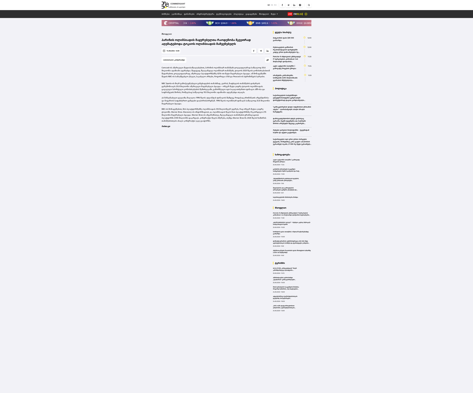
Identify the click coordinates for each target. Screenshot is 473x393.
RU (275, 5)
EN (272, 5)
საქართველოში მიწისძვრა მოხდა (285, 197)
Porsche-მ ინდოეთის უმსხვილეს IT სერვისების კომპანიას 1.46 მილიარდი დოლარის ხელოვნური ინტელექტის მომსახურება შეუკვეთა (291, 214)
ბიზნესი (166, 14)
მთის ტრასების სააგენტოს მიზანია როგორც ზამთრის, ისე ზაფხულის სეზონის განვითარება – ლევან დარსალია (286, 288)
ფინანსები (189, 14)
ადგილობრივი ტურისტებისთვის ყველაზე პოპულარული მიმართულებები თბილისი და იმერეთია (285, 297)
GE (269, 5)
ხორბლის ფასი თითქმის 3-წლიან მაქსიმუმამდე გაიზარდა (291, 233)
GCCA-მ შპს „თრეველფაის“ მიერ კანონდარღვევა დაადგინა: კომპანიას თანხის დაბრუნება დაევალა (285, 269)
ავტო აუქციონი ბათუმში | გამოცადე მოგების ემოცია (286, 161)
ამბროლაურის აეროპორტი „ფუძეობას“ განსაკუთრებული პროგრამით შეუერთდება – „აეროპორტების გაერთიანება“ (284, 279)
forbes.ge (166, 126)
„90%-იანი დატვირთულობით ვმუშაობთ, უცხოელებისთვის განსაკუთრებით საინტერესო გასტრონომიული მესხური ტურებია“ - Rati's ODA (286, 307)
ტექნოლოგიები (224, 14)
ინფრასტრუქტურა (205, 14)
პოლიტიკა (239, 14)
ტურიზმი (280, 263)
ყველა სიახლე (283, 32)
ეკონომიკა (177, 14)
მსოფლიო (264, 14)
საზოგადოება (282, 154)
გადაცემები (251, 14)
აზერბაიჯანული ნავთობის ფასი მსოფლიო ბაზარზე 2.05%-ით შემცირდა (292, 251)
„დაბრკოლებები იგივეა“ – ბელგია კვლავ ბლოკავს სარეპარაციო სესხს (291, 223)
